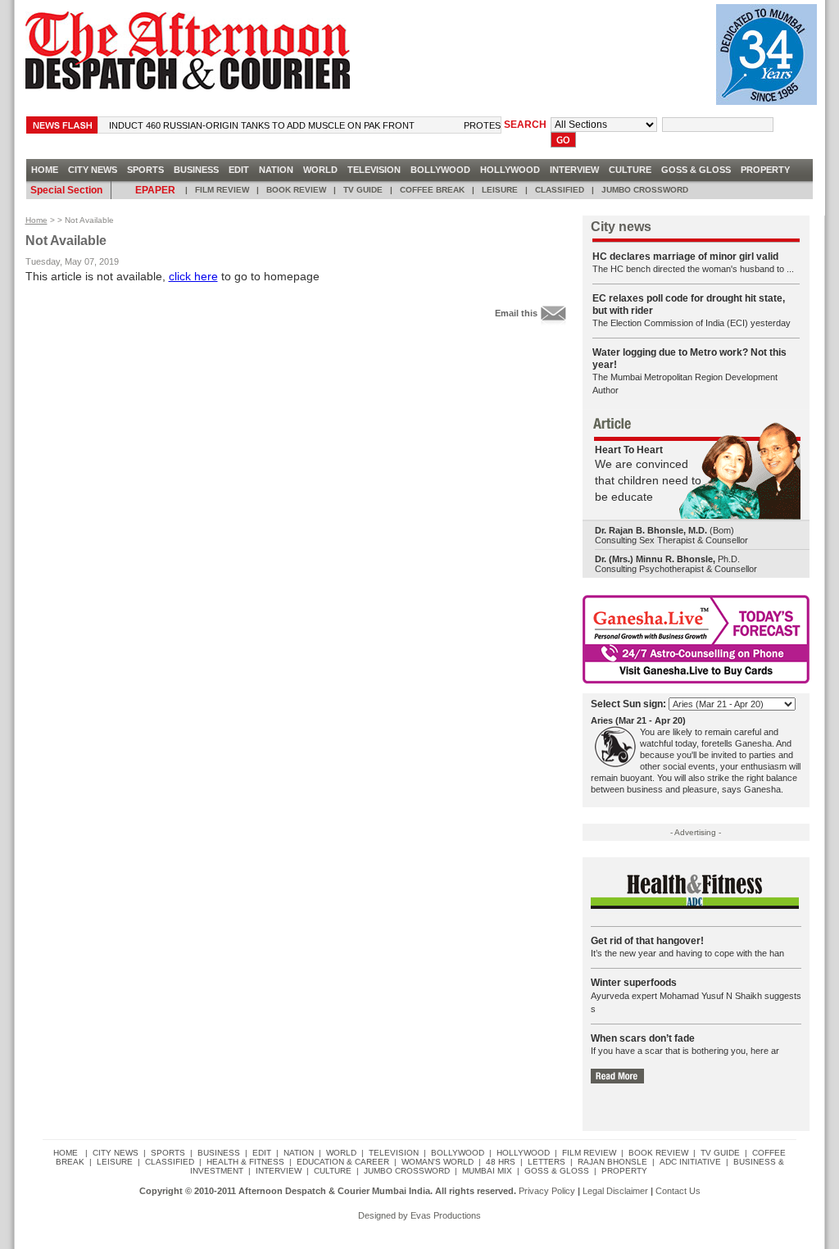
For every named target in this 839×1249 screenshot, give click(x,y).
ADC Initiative (690, 1161)
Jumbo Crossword (644, 189)
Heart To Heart (629, 450)
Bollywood (440, 170)
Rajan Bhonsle (612, 1161)
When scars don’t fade (643, 1038)
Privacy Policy (547, 1191)
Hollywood (510, 170)
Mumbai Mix (487, 1170)
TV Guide (363, 189)
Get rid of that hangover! (647, 941)
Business (196, 170)
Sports (145, 170)
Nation (276, 170)
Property (765, 170)
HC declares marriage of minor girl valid (685, 256)
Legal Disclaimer (615, 1191)
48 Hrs (500, 1161)
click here (193, 276)
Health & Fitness (245, 1161)
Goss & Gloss (696, 170)
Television (374, 170)
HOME (44, 170)
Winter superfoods (634, 982)
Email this (516, 312)
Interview (574, 170)
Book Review (296, 189)
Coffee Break (432, 189)
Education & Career (343, 1161)
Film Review (222, 189)
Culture (630, 170)
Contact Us (678, 1191)
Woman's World (437, 1161)
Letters (546, 1161)
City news (92, 170)
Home (36, 220)
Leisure (500, 189)
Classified (559, 189)
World (320, 170)
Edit (239, 170)
